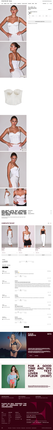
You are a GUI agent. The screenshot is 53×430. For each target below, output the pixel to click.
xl (29, 17)
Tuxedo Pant (37, 248)
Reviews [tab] (4, 265)
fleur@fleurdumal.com (18, 415)
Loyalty (9, 418)
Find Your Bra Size (4, 415)
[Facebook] (19, 419)
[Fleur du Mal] (7, 1)
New (2, 3)
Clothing (14, 3)
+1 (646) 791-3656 (17, 413)
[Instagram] (15, 419)
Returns (9, 421)
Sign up (31, 355)
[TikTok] (17, 419)
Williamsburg (38, 422)
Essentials (19, 3)
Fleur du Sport (24, 3)
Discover (44, 3)
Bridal (33, 3)
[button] (13, 23)
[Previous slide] (48, 223)
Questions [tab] (8, 265)
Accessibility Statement (4, 423)
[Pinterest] (18, 419)
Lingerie (5, 3)
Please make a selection (39, 21)
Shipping (3, 418)
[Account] (49, 3)
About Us (9, 414)
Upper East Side (45, 422)
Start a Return (3, 421)
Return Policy (3, 420)
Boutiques (9, 415)
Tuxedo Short (21, 248)
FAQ (2, 417)
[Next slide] (50, 223)
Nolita (33, 422)
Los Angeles (28, 422)
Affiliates (9, 420)
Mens (36, 3)
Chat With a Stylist (4, 414)
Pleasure (29, 3)
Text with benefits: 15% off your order (46, 1)
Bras (8, 3)
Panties (11, 3)
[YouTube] (21, 419)
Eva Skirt (3, 248)
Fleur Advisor (10, 417)
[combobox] (10, 253)
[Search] (47, 3)
